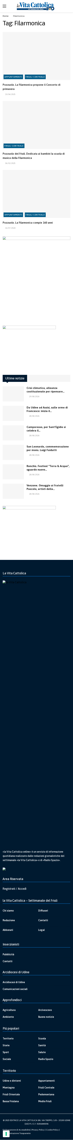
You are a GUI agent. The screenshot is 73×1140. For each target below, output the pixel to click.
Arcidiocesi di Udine (14, 982)
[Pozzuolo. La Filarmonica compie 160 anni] (36, 194)
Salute (42, 1052)
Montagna (9, 1087)
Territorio (8, 1038)
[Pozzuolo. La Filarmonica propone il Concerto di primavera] (36, 56)
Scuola (42, 1038)
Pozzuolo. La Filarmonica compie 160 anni (28, 222)
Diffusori (43, 910)
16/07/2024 (10, 228)
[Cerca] (67, 6)
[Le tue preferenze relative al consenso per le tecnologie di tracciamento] (6, 1134)
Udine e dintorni (12, 1080)
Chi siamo (8, 910)
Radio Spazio (45, 1059)
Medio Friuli (45, 1101)
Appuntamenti (13, 77)
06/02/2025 (10, 163)
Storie (6, 1045)
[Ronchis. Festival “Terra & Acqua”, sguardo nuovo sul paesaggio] (13, 472)
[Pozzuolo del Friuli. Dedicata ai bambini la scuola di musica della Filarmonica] (36, 125)
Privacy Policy (38, 1130)
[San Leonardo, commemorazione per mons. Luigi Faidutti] (13, 452)
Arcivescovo (45, 1010)
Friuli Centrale (35, 77)
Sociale (7, 1059)
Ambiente (8, 1016)
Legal (41, 930)
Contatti (43, 920)
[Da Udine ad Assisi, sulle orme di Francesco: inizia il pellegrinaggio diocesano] (13, 413)
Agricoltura (9, 1010)
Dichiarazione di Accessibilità (16, 1130)
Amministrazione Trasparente (16, 1133)
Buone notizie (46, 1016)
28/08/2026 (34, 416)
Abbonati (8, 930)
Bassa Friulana (11, 1101)
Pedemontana (46, 1094)
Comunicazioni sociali (15, 989)
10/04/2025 (10, 94)
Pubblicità (8, 954)
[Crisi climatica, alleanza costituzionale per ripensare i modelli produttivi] (13, 393)
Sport (6, 1052)
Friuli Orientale (11, 1094)
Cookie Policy (52, 1130)
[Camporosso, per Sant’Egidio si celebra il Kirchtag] (13, 432)
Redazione (9, 920)
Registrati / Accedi (14, 888)
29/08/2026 (34, 396)
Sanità (42, 1045)
